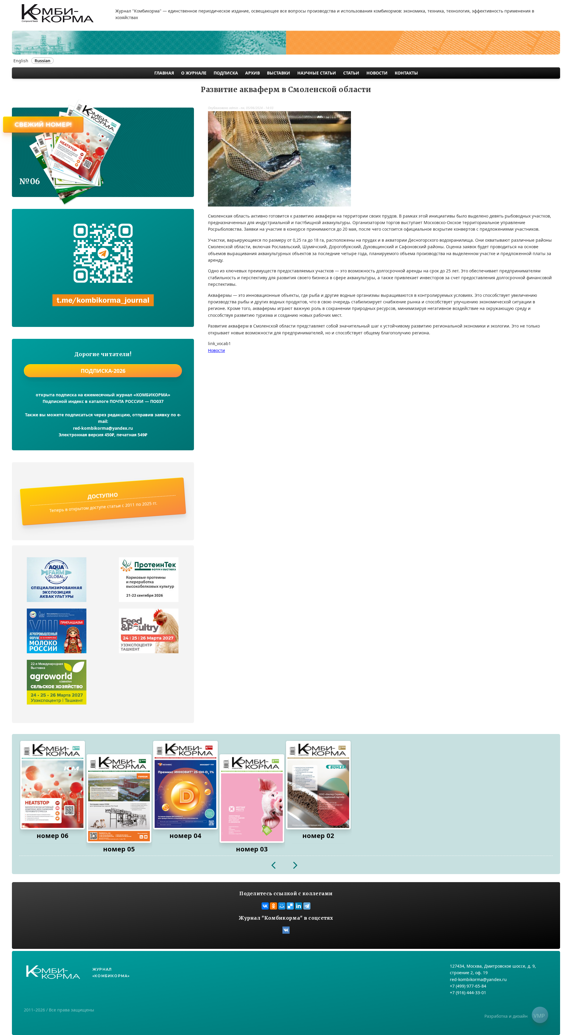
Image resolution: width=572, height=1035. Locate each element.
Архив (252, 73)
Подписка (226, 73)
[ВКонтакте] (265, 906)
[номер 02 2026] (318, 785)
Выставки (278, 73)
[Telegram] (306, 906)
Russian (42, 60)
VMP (539, 1015)
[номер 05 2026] (119, 798)
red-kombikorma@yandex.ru (103, 428)
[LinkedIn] (298, 906)
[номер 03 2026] (252, 798)
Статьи (351, 73)
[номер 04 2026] (185, 785)
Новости (377, 73)
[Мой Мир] (281, 906)
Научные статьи (316, 73)
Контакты (406, 73)
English (20, 60)
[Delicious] (290, 906)
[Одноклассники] (273, 906)
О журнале (193, 73)
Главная (164, 73)
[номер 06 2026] (52, 785)
